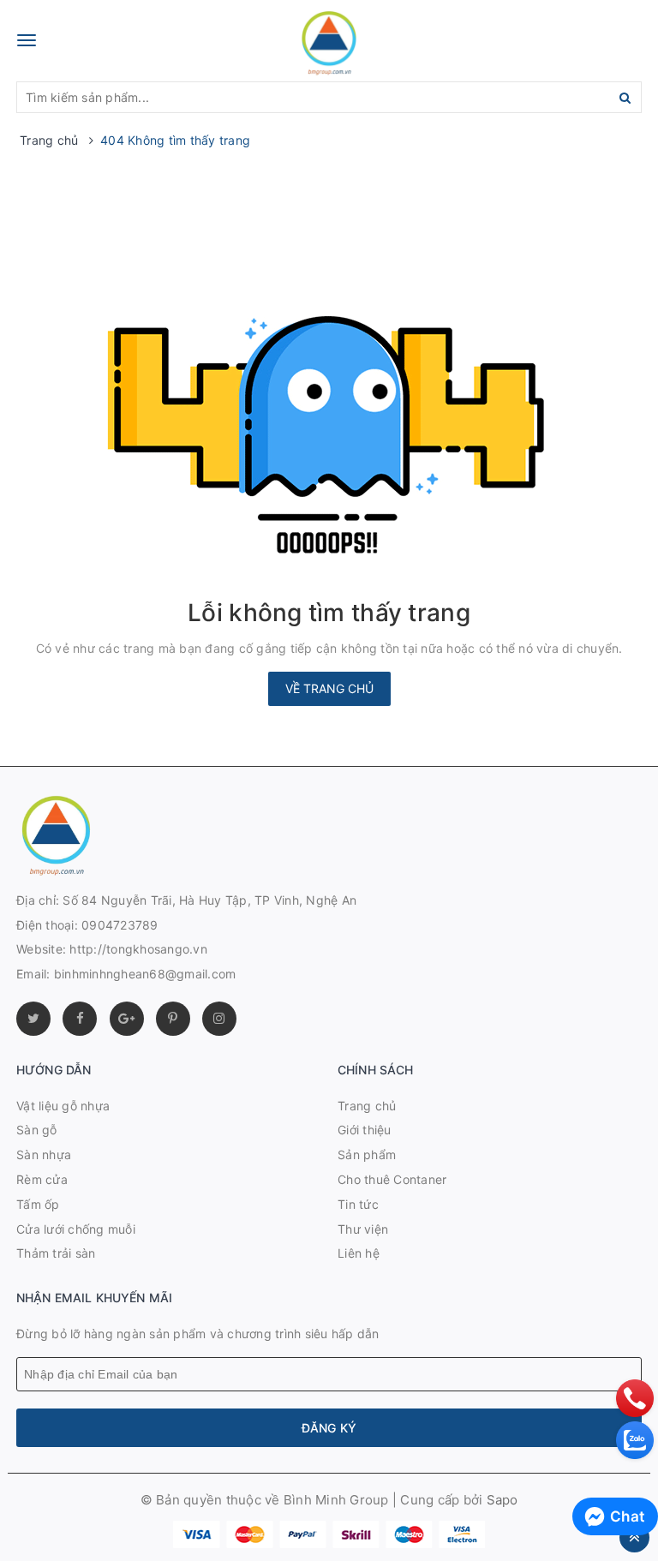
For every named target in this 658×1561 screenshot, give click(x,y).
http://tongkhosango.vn (138, 949)
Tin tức (358, 1204)
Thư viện (363, 1229)
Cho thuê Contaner (392, 1179)
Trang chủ (367, 1105)
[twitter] (33, 1019)
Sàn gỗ (36, 1129)
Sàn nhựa (43, 1154)
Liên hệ (359, 1253)
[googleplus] (127, 1019)
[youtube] (173, 1019)
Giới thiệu (365, 1129)
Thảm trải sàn (55, 1253)
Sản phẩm (367, 1154)
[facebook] (80, 1019)
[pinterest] (219, 1019)
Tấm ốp (38, 1204)
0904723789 (120, 925)
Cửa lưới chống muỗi (75, 1229)
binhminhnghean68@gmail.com (145, 973)
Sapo (502, 1500)
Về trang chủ (329, 688)
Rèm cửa (42, 1179)
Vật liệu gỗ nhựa (63, 1105)
